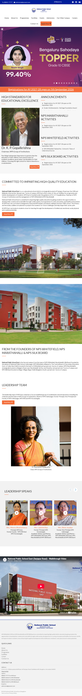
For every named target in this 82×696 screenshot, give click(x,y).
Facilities (34, 18)
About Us (14, 18)
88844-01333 (5, 682)
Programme (5, 652)
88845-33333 (5, 677)
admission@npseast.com (23, 2)
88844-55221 (5, 680)
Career (4, 656)
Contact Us (34, 24)
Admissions (50, 18)
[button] (4, 438)
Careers (75, 18)
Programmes (24, 18)
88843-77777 (8, 2)
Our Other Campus (63, 18)
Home (6, 18)
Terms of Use (5, 693)
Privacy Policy (13, 693)
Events (42, 18)
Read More (33, 167)
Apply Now (45, 24)
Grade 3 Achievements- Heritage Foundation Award (60, 108)
